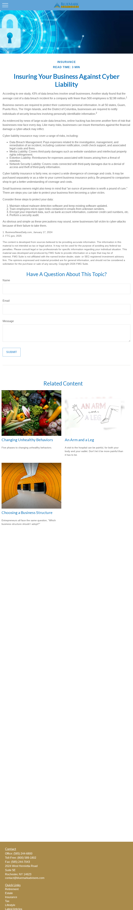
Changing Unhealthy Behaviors (27, 439)
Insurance (11, 897)
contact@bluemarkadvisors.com (24, 877)
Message (8, 321)
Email (6, 300)
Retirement (12, 889)
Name (6, 280)
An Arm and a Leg (79, 439)
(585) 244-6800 (23, 853)
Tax (7, 901)
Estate (9, 893)
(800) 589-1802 (26, 857)
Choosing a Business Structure (27, 512)
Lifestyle (10, 905)
